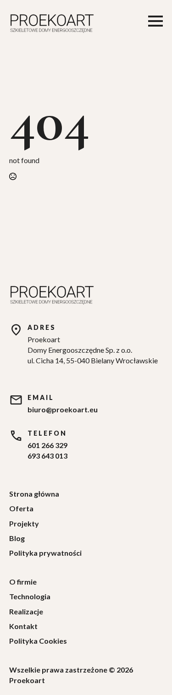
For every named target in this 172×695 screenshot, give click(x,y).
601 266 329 (47, 445)
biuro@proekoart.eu (63, 409)
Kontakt (23, 626)
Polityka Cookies (38, 640)
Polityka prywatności (45, 552)
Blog (17, 538)
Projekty (24, 523)
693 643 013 (47, 455)
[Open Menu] (155, 21)
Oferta (21, 508)
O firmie (23, 581)
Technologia (29, 596)
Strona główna (34, 493)
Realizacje (26, 611)
